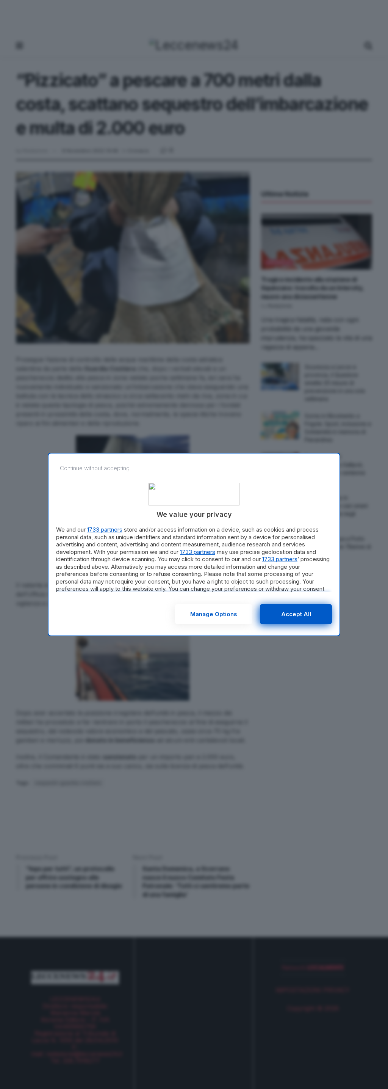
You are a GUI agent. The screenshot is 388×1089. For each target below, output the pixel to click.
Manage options (213, 614)
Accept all (296, 614)
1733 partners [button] (104, 529)
